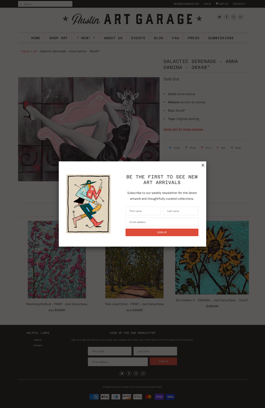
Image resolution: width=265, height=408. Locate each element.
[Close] (203, 165)
